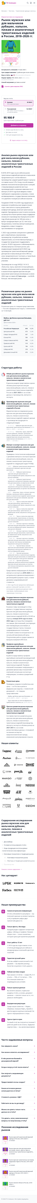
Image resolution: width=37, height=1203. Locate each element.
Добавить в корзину (18, 125)
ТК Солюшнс (11, 3)
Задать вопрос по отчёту (19, 140)
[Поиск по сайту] (28, 3)
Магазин (4, 11)
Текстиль (11, 11)
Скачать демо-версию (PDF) (14, 86)
